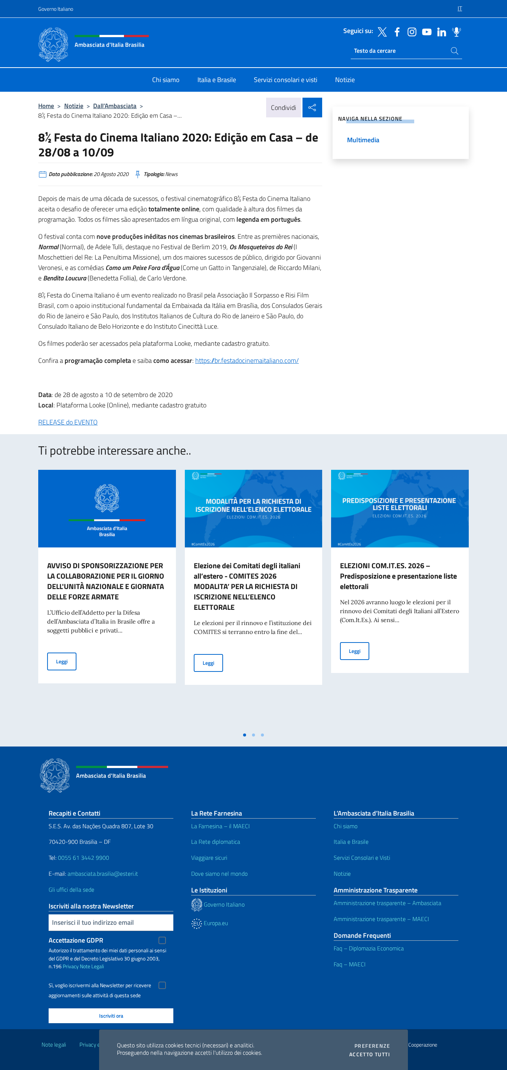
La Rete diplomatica (215, 841)
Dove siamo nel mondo (219, 873)
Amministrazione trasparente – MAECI (381, 918)
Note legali (54, 1044)
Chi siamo (345, 826)
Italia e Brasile (351, 841)
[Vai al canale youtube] (425, 31)
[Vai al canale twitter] (380, 31)
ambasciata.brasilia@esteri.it (103, 873)
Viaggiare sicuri (209, 857)
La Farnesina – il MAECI (220, 826)
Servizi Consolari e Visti (362, 857)
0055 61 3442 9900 (82, 857)
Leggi (66, 661)
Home (46, 105)
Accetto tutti (369, 1054)
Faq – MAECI (350, 964)
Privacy (71, 966)
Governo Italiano (55, 9)
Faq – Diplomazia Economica (369, 948)
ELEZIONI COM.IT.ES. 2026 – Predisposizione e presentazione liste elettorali (398, 576)
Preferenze (372, 1045)
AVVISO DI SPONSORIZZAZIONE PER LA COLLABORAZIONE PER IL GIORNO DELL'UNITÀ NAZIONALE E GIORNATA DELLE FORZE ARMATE (105, 581)
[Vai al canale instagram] (410, 31)
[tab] (244, 735)
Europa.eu (215, 922)
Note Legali (92, 966)
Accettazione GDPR (76, 940)
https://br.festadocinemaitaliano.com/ (247, 360)
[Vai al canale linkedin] (439, 31)
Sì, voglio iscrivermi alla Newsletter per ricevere (100, 985)
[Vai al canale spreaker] (454, 31)
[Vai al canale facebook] (395, 31)
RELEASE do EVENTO (68, 422)
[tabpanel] (107, 599)
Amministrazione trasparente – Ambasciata (387, 902)
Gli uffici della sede (71, 889)
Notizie (74, 105)
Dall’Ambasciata (115, 105)
